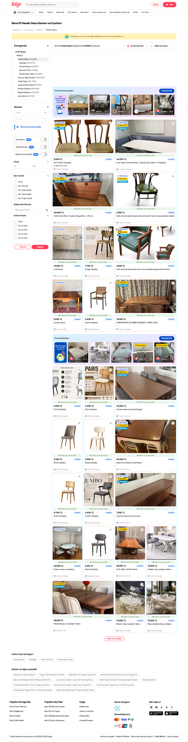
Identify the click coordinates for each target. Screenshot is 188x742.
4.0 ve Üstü (22, 234)
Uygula (40, 247)
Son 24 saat (23, 186)
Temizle (22, 247)
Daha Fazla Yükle (114, 639)
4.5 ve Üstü (22, 238)
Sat (171, 4)
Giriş (155, 4)
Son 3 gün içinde (24, 190)
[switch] (44, 140)
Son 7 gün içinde (24, 194)
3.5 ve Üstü (22, 230)
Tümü (20, 182)
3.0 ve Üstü (22, 226)
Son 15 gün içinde (25, 198)
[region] (114, 105)
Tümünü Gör (166, 91)
